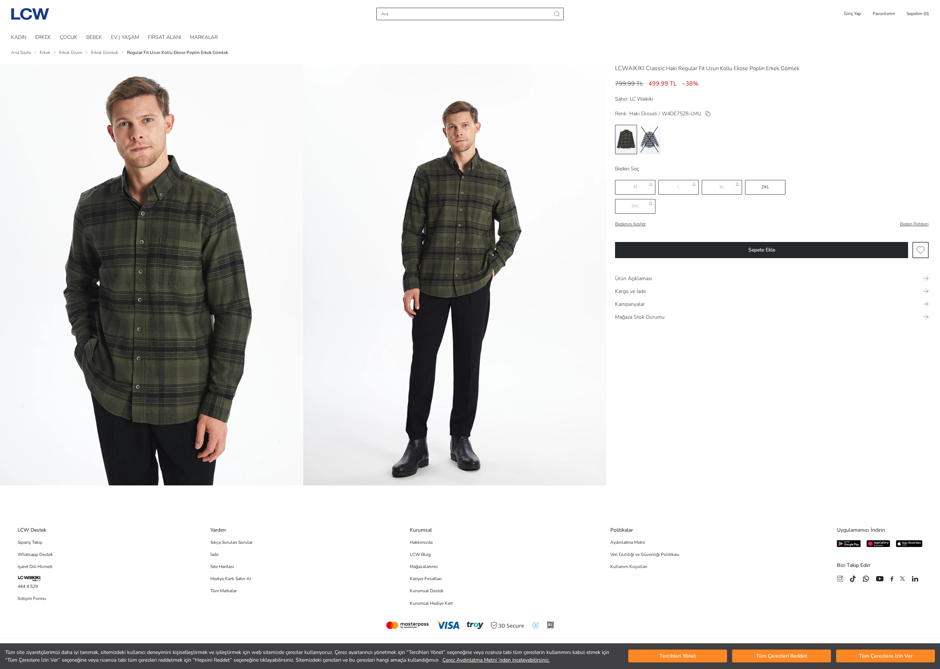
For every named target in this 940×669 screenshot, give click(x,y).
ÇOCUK (68, 37)
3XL (635, 206)
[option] (626, 139)
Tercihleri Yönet (677, 656)
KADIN (18, 37)
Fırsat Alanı (164, 37)
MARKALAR (204, 37)
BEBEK (94, 37)
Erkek (45, 52)
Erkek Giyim (70, 52)
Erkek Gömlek (104, 52)
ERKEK (43, 37)
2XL (765, 187)
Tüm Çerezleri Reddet (781, 656)
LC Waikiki (641, 98)
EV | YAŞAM (125, 37)
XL (722, 187)
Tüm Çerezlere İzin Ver (885, 656)
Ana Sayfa (21, 52)
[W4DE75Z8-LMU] (707, 113)
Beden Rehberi (914, 224)
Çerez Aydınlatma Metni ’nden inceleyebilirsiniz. (496, 660)
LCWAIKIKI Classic (640, 68)
